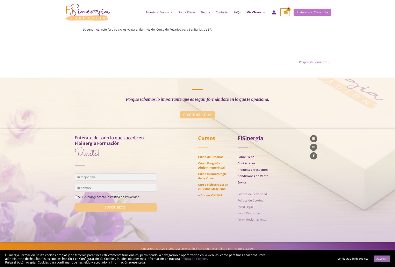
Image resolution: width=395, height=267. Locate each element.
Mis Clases (253, 12)
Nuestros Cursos (157, 12)
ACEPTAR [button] (381, 258)
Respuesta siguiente (315, 62)
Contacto (222, 12)
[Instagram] (313, 147)
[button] (312, 12)
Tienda (205, 12)
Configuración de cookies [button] (352, 258)
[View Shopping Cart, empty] (285, 12)
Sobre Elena (186, 12)
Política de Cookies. (194, 259)
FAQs (237, 12)
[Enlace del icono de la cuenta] (274, 12)
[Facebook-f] (313, 155)
